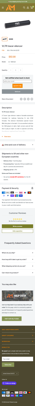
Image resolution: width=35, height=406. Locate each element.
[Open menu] (3, 7)
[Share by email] (32, 99)
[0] (31, 7)
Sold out (17, 91)
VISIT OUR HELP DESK (12, 319)
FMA (3, 50)
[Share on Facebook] (21, 99)
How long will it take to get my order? (14, 259)
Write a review (17, 226)
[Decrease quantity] (11, 70)
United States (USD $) (8, 373)
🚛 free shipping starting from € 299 (17, 1)
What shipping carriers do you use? (14, 266)
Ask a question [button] (17, 231)
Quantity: (5, 70)
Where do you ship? (8, 253)
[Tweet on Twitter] (28, 99)
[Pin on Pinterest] (24, 99)
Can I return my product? (10, 273)
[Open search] (24, 7)
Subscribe (8, 364)
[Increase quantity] (21, 70)
